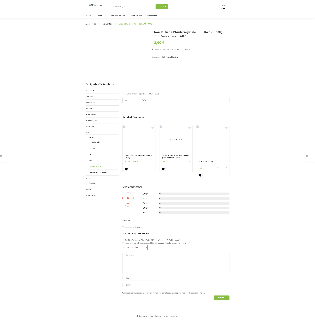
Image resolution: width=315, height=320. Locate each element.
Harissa (89, 108)
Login (222, 8)
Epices (91, 137)
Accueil (89, 15)
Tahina (88, 189)
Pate (90, 160)
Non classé (90, 127)
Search (162, 6)
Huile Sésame (91, 121)
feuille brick (96, 142)
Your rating (127, 247)
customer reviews (168, 36)
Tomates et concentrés (98, 172)
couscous (89, 96)
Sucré (88, 178)
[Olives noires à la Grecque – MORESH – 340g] (139, 127)
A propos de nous (118, 15)
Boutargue (90, 90)
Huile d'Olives (91, 115)
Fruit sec (92, 148)
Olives (91, 154)
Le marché (101, 15)
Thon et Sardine (106, 24)
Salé (95, 24)
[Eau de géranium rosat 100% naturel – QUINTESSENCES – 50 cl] (176, 127)
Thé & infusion (91, 195)
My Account (152, 15)
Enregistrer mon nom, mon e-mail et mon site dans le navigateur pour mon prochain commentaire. (164, 293)
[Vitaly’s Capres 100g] (213, 127)
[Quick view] (131, 169)
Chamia (92, 183)
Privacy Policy (136, 15)
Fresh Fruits (90, 102)
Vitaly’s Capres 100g (206, 161)
